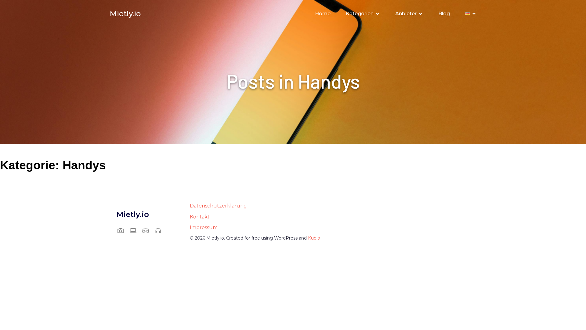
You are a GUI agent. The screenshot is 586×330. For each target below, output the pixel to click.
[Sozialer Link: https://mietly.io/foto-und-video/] (123, 230)
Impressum (204, 227)
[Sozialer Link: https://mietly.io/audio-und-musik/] (160, 230)
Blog (444, 13)
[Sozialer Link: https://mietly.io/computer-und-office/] (135, 230)
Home (323, 13)
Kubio (314, 238)
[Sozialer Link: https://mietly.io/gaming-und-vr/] (148, 230)
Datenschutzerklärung (218, 206)
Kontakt (200, 217)
